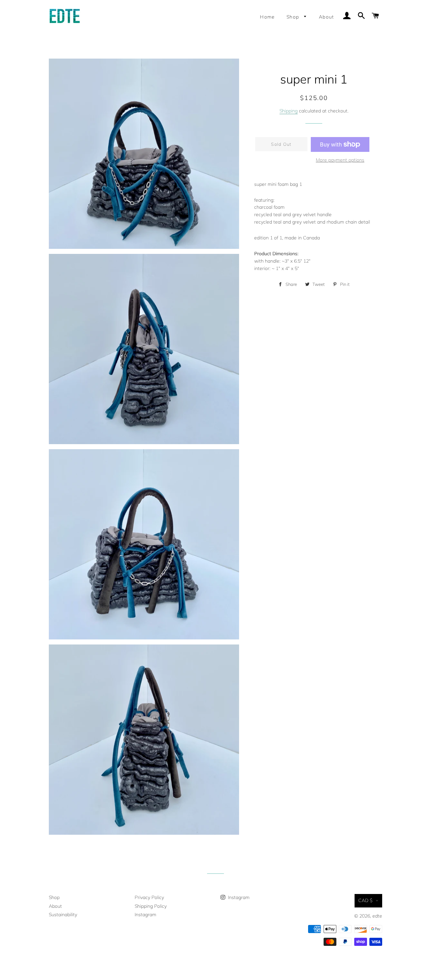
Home (267, 17)
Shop (294, 17)
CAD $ (365, 900)
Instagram (145, 915)
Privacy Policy (149, 897)
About (326, 17)
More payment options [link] (340, 160)
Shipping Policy (151, 906)
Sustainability (63, 915)
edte (377, 916)
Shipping (288, 111)
